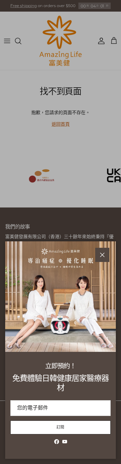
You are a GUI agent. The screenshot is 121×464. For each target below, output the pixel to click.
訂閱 (60, 427)
